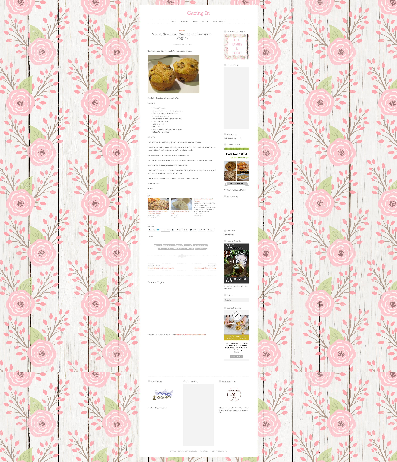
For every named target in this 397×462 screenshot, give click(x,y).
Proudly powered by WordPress (183, 451)
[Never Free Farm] (234, 394)
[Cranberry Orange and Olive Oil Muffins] (181, 204)
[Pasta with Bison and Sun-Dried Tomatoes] (206, 207)
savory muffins (200, 245)
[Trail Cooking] (163, 394)
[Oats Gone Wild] (236, 167)
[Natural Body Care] (236, 263)
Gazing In (198, 13)
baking (182, 30)
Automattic (222, 451)
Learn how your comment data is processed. (190, 334)
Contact (205, 21)
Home (174, 21)
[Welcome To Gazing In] (236, 46)
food (179, 245)
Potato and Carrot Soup (205, 267)
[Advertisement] (236, 98)
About (195, 21)
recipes (188, 245)
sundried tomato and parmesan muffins (176, 249)
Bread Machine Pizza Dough (161, 267)
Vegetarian (201, 249)
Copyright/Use (219, 21)
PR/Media (183, 21)
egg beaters (169, 245)
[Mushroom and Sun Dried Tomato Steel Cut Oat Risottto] (158, 204)
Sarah (189, 44)
